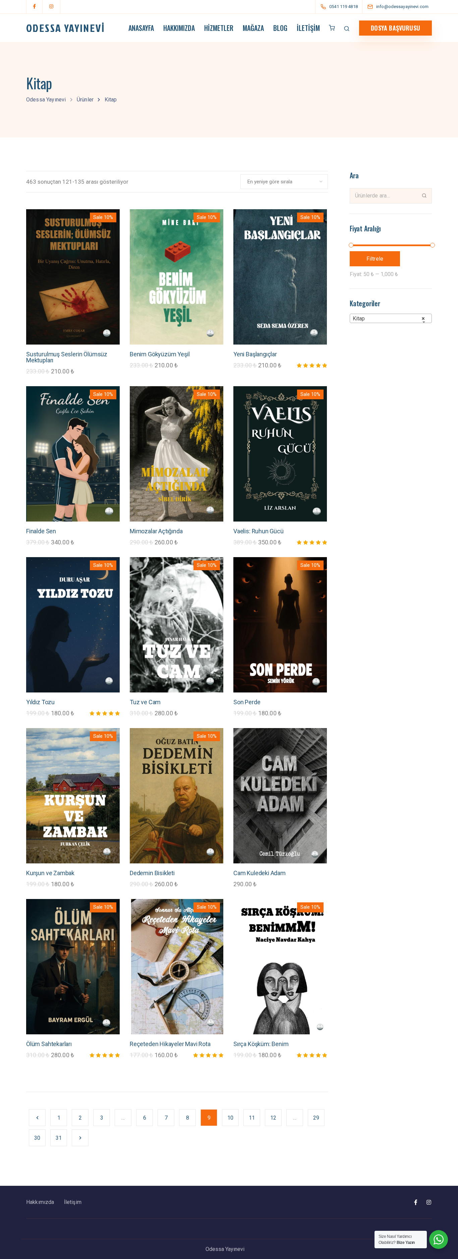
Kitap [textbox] (389, 318)
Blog (280, 28)
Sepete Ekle (73, 316)
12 (273, 1118)
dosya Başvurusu (395, 28)
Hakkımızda (179, 28)
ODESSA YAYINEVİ (65, 28)
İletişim (308, 28)
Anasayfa (141, 28)
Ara (424, 195)
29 (316, 1118)
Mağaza (253, 28)
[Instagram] (51, 6)
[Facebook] (34, 6)
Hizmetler (218, 28)
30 (37, 1138)
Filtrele (374, 259)
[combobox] (391, 318)
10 (230, 1118)
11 (252, 1118)
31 (59, 1138)
